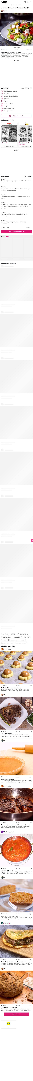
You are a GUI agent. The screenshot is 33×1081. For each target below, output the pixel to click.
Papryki (26, 637)
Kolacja (5, 634)
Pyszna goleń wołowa (6, 733)
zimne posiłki (24, 634)
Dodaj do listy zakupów (17, 115)
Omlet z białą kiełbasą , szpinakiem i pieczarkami (13, 961)
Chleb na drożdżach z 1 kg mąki (9, 1007)
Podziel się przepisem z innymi (16, 231)
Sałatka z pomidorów (17, 640)
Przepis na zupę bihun (7, 870)
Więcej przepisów (16, 1014)
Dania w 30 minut (8, 643)
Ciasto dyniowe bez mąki (7, 779)
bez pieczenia (7, 637)
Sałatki (5, 8)
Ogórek (5, 640)
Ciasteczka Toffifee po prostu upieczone (11, 688)
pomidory (17, 637)
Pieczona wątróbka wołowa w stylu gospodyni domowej (15, 824)
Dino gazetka (5, 142)
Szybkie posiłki (21, 643)
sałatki (13, 634)
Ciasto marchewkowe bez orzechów (10, 916)
